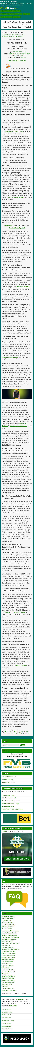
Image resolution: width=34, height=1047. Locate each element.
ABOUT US (26, 14)
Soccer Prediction (7, 964)
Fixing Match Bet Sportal (9, 990)
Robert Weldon (7, 34)
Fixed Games (6, 945)
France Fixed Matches (8, 980)
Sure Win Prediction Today (12, 32)
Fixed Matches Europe (8, 976)
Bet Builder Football (7, 1012)
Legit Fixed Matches (8, 966)
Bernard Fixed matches (9, 953)
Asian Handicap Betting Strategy (10, 803)
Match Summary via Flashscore (17, 60)
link (25, 886)
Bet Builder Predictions (8, 1015)
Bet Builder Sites (6, 1017)
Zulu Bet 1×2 (5, 968)
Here (3, 884)
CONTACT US (16, 17)
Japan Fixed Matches (8, 970)
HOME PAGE (4, 11)
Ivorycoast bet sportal (8, 982)
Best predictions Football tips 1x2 (14, 732)
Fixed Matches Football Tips (8, 2)
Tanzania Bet (5, 974)
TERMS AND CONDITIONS (6, 17)
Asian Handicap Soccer (8, 806)
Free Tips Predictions (9, 36)
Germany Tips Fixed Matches (10, 949)
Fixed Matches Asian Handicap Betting (12, 809)
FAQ (19, 14)
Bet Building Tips (6, 1023)
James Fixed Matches (8, 916)
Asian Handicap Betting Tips (9, 798)
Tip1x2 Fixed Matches (8, 951)
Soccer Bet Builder (7, 1029)
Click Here (5, 831)
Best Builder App (6, 1009)
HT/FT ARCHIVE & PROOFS (14, 11)
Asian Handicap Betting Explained (11, 800)
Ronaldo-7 (5, 986)
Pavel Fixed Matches (8, 988)
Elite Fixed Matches (7, 961)
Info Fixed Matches (7, 782)
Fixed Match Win (7, 984)
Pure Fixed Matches (8, 959)
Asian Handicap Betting (8, 795)
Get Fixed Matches (7, 779)
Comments (20, 36)
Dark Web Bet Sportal (8, 972)
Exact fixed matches (8, 978)
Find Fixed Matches (7, 947)
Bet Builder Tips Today (8, 1020)
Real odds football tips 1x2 (23, 733)
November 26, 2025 (19, 34)
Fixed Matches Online (8, 957)
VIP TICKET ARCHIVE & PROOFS (7, 14)
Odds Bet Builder (6, 1026)
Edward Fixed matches (8, 955)
